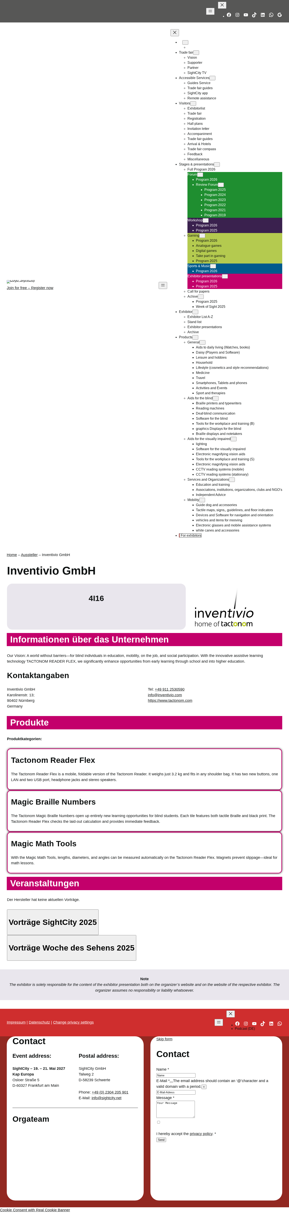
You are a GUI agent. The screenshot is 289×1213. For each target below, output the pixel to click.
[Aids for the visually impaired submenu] (234, 439)
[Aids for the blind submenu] (216, 398)
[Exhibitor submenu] (195, 312)
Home (12, 555)
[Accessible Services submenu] (212, 78)
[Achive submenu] (201, 296)
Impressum (16, 1022)
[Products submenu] (195, 337)
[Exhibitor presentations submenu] (225, 276)
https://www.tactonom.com (170, 700)
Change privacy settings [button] (73, 1022)
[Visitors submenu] (193, 103)
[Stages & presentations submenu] (217, 164)
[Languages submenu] (185, 42)
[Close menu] (222, 5)
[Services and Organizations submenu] (232, 479)
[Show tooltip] (171, 1082)
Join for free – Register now (30, 288)
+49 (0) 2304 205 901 (110, 1092)
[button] (53, 922)
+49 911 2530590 (169, 689)
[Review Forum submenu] (221, 185)
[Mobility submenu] (202, 500)
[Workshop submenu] (206, 220)
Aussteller (29, 555)
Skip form (164, 1039)
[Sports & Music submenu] (213, 266)
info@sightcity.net (106, 1098)
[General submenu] (202, 342)
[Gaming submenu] (202, 235)
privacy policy (201, 1134)
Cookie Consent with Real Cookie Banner (35, 1210)
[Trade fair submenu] (196, 52)
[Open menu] (210, 11)
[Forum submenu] (200, 174)
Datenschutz (39, 1022)
